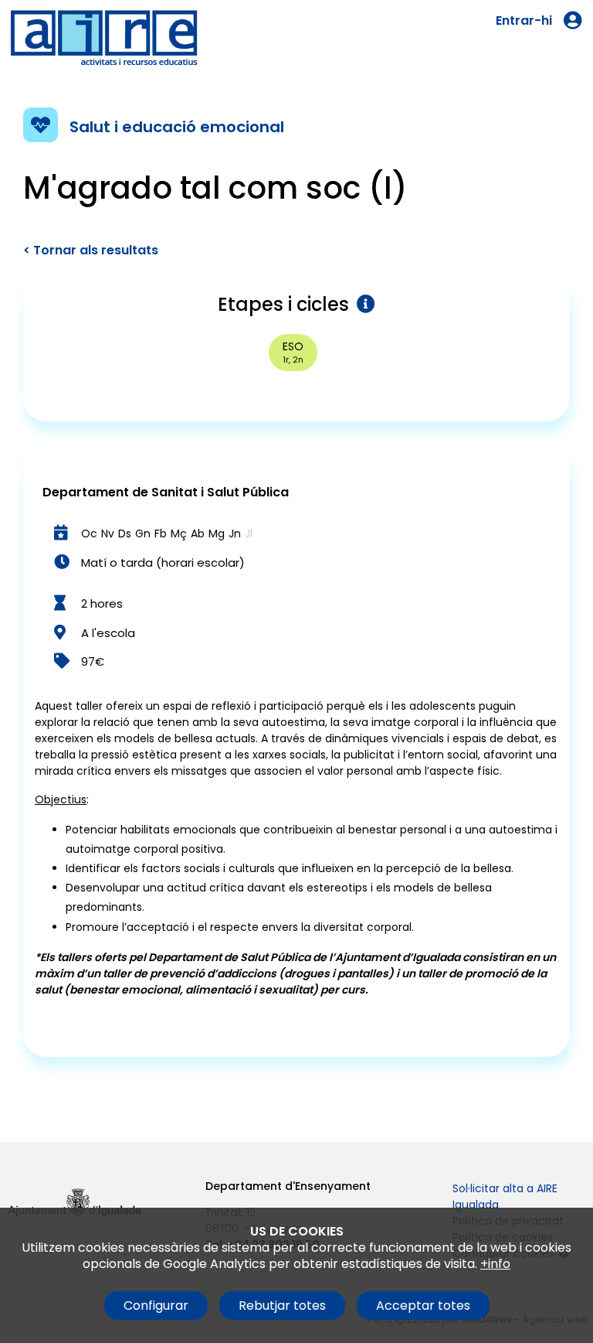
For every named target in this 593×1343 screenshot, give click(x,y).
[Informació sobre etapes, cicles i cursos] (362, 304)
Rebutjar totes (282, 1305)
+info (495, 1264)
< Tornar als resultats (90, 250)
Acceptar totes (423, 1305)
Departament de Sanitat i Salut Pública (165, 492)
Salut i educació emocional (176, 127)
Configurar (156, 1305)
